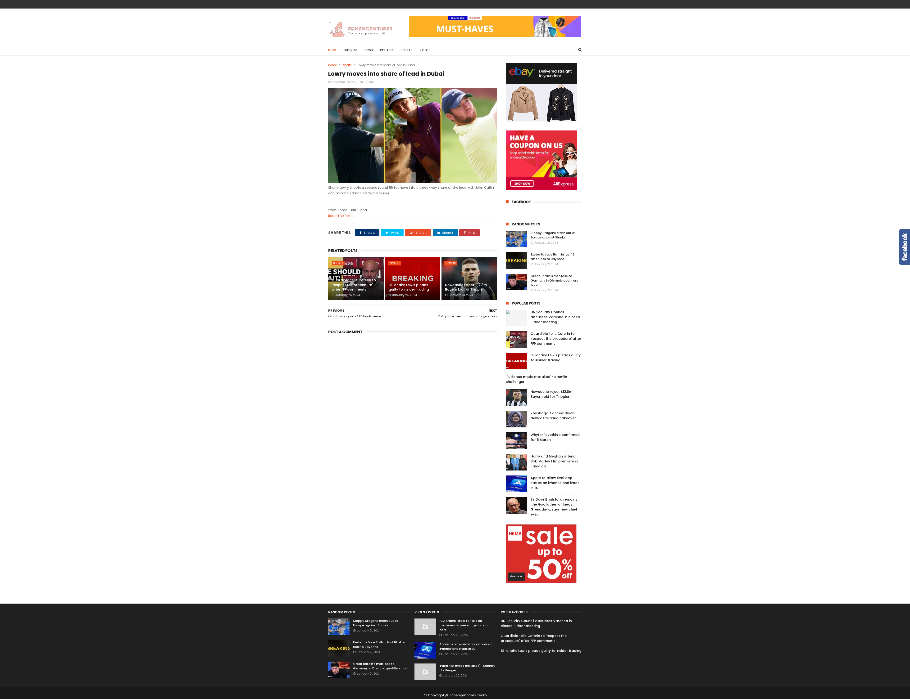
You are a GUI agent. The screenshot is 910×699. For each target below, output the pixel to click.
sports (347, 65)
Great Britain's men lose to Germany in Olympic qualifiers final (554, 280)
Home (332, 50)
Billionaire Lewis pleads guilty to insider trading (409, 287)
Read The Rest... (341, 215)
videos (424, 50)
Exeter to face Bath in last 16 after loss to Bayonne (552, 256)
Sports (406, 50)
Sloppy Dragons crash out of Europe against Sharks (553, 235)
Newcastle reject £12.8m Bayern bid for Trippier (466, 287)
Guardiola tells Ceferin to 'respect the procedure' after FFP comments (354, 285)
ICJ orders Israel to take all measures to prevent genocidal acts (463, 625)
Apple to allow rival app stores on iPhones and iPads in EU (555, 482)
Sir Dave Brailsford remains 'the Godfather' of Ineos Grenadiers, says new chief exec (554, 507)
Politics (387, 50)
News (369, 50)
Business (351, 50)
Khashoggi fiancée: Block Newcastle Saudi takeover (553, 416)
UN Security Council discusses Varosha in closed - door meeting (555, 317)
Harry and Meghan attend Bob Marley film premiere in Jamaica (554, 461)
